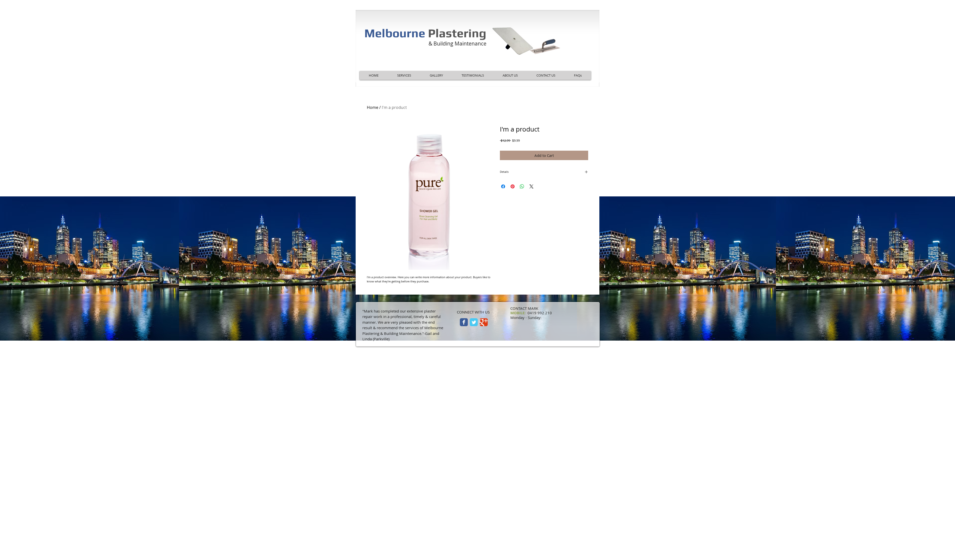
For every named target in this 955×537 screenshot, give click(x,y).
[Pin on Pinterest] (513, 186)
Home (372, 107)
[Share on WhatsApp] (522, 186)
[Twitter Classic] (474, 322)
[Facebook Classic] (464, 322)
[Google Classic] (484, 322)
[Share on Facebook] (503, 186)
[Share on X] (531, 186)
